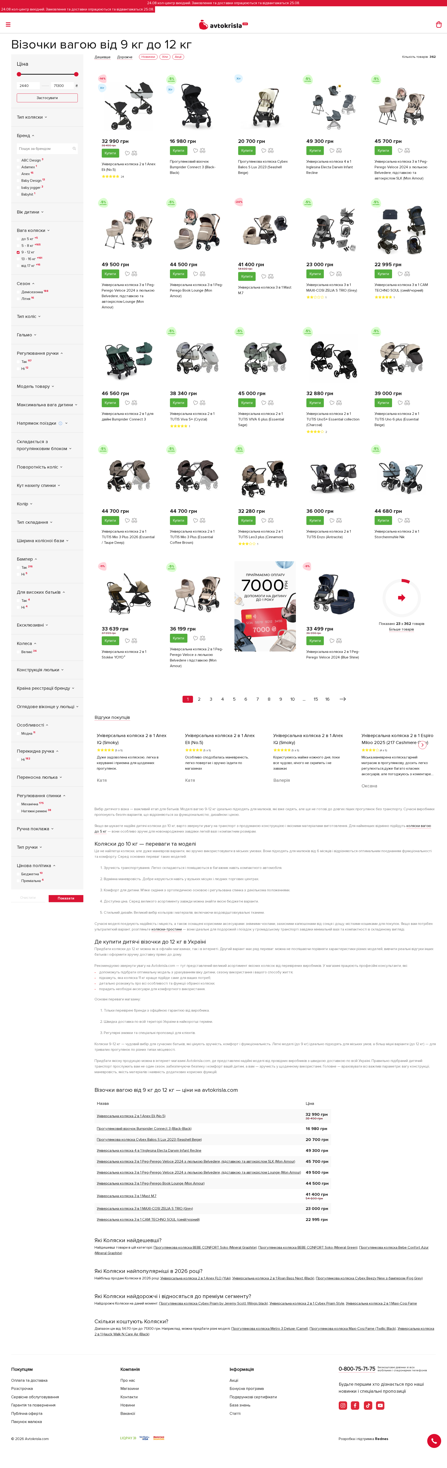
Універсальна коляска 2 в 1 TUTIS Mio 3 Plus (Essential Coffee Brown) (192, 537)
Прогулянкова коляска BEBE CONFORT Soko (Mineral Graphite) (205, 1247)
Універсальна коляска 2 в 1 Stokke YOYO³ (124, 654)
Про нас (127, 1380)
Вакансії (127, 1413)
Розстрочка (22, 1388)
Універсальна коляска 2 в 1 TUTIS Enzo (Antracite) (328, 534)
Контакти (129, 1397)
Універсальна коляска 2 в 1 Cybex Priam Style (307, 1303)
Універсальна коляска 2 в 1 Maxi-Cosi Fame (381, 1303)
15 (316, 699)
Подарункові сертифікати (253, 1397)
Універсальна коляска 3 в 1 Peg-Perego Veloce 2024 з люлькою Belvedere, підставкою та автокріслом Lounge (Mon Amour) (128, 296)
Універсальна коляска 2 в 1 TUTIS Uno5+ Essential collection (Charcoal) (332, 419)
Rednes (381, 1439)
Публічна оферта (26, 1413)
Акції (234, 1380)
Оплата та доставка (29, 1380)
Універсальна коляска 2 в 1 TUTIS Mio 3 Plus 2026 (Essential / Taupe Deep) (128, 537)
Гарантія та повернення (33, 1405)
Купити (110, 153)
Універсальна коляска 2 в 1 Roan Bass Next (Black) (273, 1278)
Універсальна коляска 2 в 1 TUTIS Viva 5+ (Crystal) (192, 416)
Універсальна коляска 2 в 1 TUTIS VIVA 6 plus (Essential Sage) (261, 419)
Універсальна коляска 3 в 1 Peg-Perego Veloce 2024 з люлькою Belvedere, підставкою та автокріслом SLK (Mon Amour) (401, 170)
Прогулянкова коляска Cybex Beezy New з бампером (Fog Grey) (369, 1278)
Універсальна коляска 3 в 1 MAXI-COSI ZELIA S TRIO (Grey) (331, 288)
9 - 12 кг (28, 252)
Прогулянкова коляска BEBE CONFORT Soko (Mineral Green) (308, 1247)
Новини (127, 1405)
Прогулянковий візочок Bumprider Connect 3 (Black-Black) (193, 167)
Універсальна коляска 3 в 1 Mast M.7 (264, 290)
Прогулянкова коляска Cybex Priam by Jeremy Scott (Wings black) (213, 1303)
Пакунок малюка (26, 1421)
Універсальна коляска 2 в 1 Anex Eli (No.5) (129, 167)
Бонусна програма (247, 1388)
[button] (422, 745)
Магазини (129, 1388)
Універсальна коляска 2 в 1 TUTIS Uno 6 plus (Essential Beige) (397, 419)
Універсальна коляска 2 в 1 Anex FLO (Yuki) (195, 1278)
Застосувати (47, 98)
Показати (66, 898)
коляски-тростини (167, 929)
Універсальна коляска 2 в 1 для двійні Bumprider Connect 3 (127, 416)
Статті (235, 1413)
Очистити (28, 898)
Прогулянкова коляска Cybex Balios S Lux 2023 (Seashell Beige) (263, 167)
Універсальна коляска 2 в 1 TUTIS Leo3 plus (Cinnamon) (260, 534)
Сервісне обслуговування (35, 1397)
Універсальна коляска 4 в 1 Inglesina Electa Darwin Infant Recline (329, 167)
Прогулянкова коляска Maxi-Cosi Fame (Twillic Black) (353, 1328)
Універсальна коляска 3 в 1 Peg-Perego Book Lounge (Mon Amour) (196, 290)
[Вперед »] (343, 699)
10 (292, 699)
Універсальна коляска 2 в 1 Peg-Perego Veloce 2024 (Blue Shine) (332, 654)
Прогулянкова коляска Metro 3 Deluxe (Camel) (269, 1328)
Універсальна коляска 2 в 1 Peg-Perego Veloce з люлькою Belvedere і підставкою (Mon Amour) (196, 657)
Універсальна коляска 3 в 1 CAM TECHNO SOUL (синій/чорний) (401, 288)
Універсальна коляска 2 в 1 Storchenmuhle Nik (397, 534)
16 (327, 699)
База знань (240, 1405)
